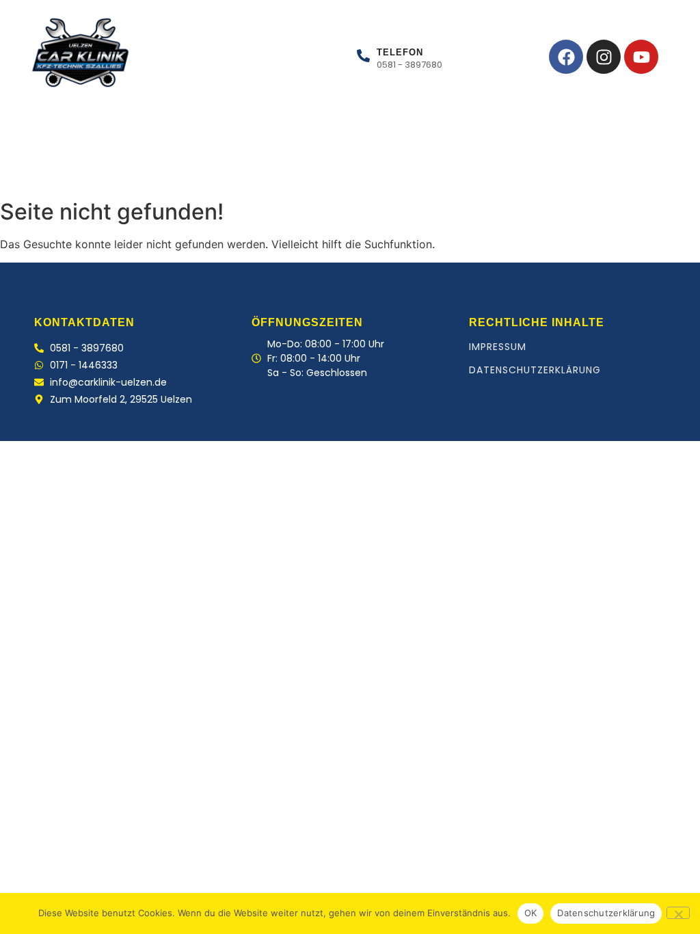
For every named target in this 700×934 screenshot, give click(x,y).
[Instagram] (604, 57)
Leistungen (113, 170)
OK (530, 912)
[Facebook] (566, 57)
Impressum (497, 346)
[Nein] (678, 913)
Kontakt (248, 170)
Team (184, 170)
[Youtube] (641, 57)
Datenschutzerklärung (535, 370)
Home (41, 170)
